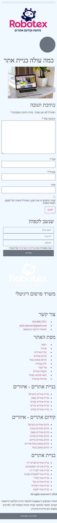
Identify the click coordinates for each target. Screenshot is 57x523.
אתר (53, 185)
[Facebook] (51, 303)
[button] (28, 2)
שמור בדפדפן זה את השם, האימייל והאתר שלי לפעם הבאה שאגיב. (30, 201)
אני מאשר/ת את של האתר (30, 248)
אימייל (51, 172)
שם (52, 159)
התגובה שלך (48, 118)
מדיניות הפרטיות (27, 248)
